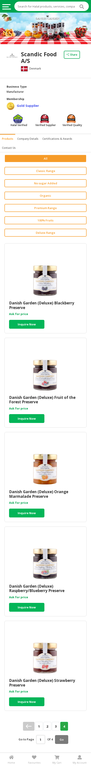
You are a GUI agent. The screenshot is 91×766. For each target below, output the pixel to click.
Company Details (27, 139)
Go (62, 739)
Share (73, 55)
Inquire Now (27, 324)
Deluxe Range (45, 233)
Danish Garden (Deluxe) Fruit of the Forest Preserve (42, 399)
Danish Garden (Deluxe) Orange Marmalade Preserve (38, 494)
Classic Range (45, 171)
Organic (45, 196)
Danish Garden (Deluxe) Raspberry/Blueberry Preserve (36, 588)
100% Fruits (45, 220)
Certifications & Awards (57, 139)
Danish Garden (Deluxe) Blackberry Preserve (41, 305)
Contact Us (9, 148)
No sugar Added (45, 183)
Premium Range (45, 208)
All (45, 158)
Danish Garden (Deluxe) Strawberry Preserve (42, 682)
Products (7, 139)
